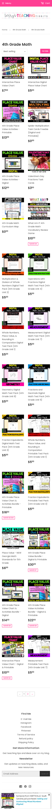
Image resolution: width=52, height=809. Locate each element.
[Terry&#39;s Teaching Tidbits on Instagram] (30, 786)
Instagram (26, 722)
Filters (45, 51)
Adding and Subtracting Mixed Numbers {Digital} (31, 801)
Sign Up (44, 774)
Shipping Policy (26, 742)
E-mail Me (26, 719)
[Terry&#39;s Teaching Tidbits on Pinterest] (25, 786)
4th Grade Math (19, 29)
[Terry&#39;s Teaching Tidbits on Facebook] (20, 786)
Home (4, 29)
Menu (8, 3)
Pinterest (26, 730)
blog (46, 753)
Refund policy (26, 738)
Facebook (26, 726)
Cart (47, 3)
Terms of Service (26, 734)
